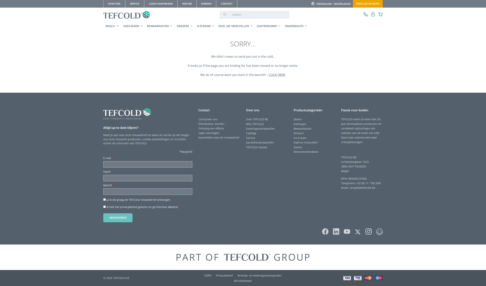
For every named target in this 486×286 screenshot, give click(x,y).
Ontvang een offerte (211, 128)
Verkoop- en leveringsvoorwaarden (259, 275)
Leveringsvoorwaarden (260, 128)
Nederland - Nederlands (333, 4)
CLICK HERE (277, 75)
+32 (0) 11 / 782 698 (368, 183)
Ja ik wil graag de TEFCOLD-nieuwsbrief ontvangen (139, 200)
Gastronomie (267, 26)
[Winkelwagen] (380, 14)
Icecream (204, 26)
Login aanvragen (208, 133)
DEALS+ (111, 26)
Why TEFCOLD (255, 124)
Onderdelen (294, 26)
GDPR (207, 275)
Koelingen (131, 26)
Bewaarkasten (158, 26)
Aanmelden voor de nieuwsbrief (218, 137)
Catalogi (251, 133)
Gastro (298, 147)
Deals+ (298, 119)
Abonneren (117, 217)
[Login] (373, 14)
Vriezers (183, 26)
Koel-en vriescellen (234, 26)
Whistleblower (243, 281)
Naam (107, 171)
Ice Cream (300, 138)
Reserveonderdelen (306, 152)
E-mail (108, 158)
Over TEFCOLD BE (257, 119)
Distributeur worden (211, 124)
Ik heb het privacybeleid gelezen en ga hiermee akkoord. (143, 207)
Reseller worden (367, 3)
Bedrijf (108, 185)
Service (250, 138)
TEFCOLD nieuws (256, 147)
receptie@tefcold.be (362, 188)
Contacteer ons (208, 119)
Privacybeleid (224, 275)
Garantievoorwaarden (260, 142)
